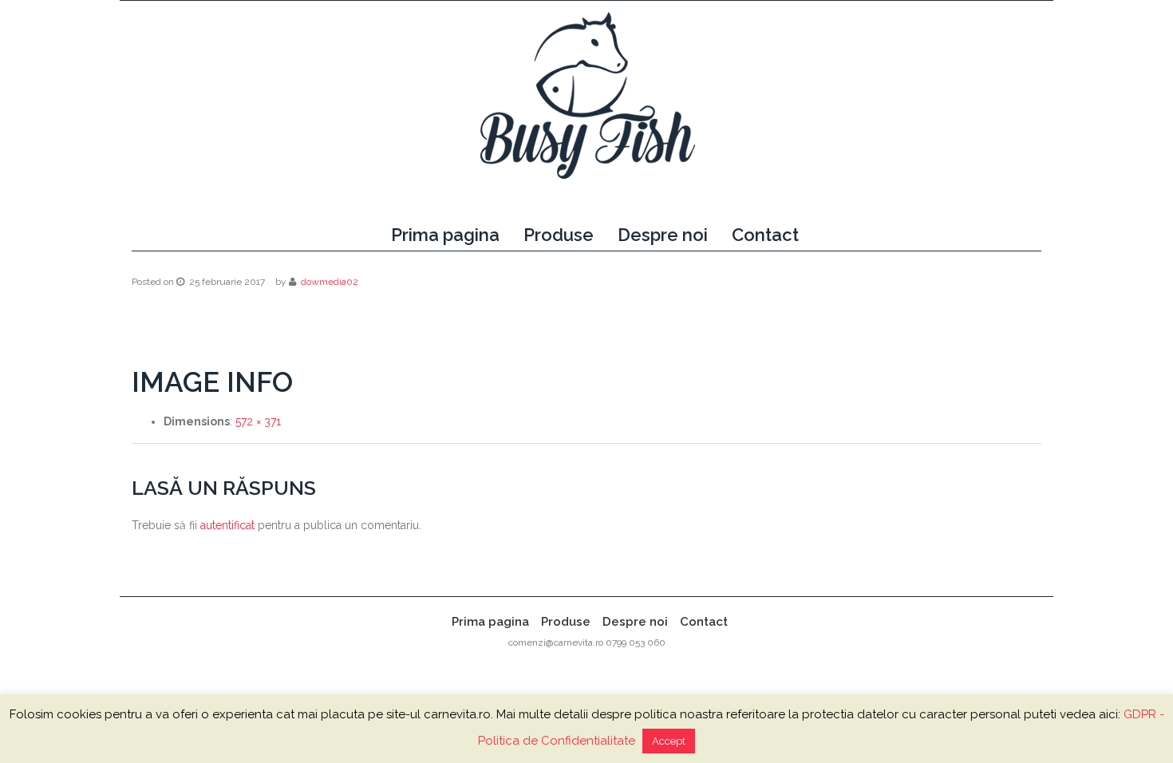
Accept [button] (668, 741)
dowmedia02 (329, 281)
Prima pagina (445, 235)
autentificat (227, 525)
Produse (558, 235)
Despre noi (663, 235)
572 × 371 (258, 421)
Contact (765, 235)
